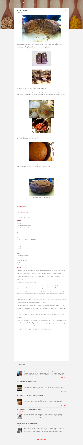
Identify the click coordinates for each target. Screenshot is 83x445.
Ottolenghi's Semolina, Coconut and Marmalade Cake (30, 395)
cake (24, 43)
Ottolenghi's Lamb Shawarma (24, 367)
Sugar (49, 329)
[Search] (68, 3)
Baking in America (25, 212)
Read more (63, 377)
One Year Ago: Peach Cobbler (22, 206)
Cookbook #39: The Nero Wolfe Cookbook (27, 423)
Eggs (39, 329)
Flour (43, 329)
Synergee (44, 441)
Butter (30, 329)
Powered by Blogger (42, 439)
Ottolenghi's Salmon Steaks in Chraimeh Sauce (29, 409)
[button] (65, 10)
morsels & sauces (23, 3)
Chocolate (35, 329)
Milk (46, 329)
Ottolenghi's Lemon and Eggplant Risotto (27, 381)
